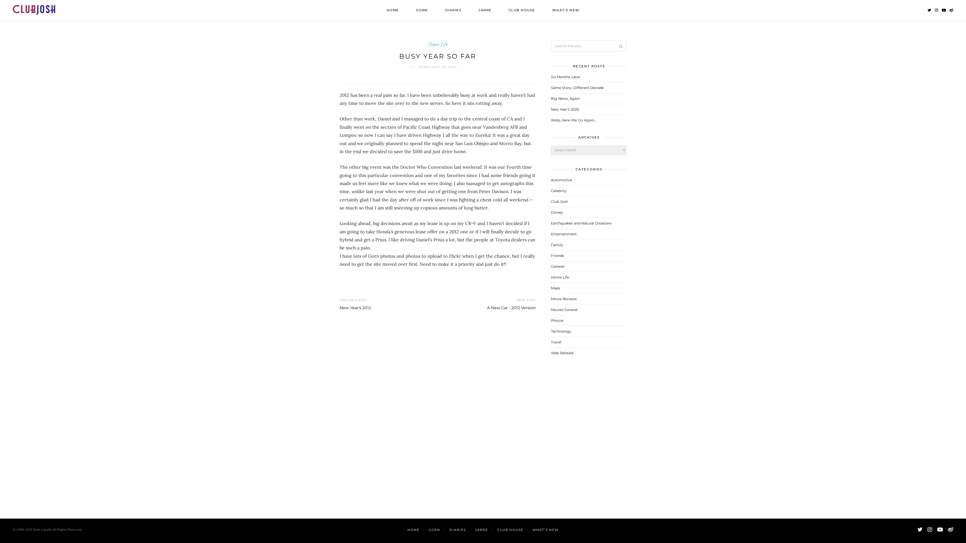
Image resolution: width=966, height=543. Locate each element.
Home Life (438, 44)
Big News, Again (565, 98)
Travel (556, 342)
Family (557, 245)
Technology (561, 331)
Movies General (564, 309)
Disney (557, 212)
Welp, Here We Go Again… (573, 120)
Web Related (562, 353)
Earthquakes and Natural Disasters (581, 223)
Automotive (561, 180)
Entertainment (564, 234)
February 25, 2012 (438, 67)
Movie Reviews (564, 299)
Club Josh (559, 201)
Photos (557, 320)
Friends (557, 255)
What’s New (566, 10)
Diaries (453, 10)
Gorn (422, 10)
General (557, 266)
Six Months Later (565, 77)
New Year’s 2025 (565, 109)
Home (393, 10)
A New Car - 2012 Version (511, 307)
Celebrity (559, 191)
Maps (555, 288)
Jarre (485, 10)
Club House (522, 10)
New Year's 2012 (355, 307)
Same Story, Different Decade (577, 87)
